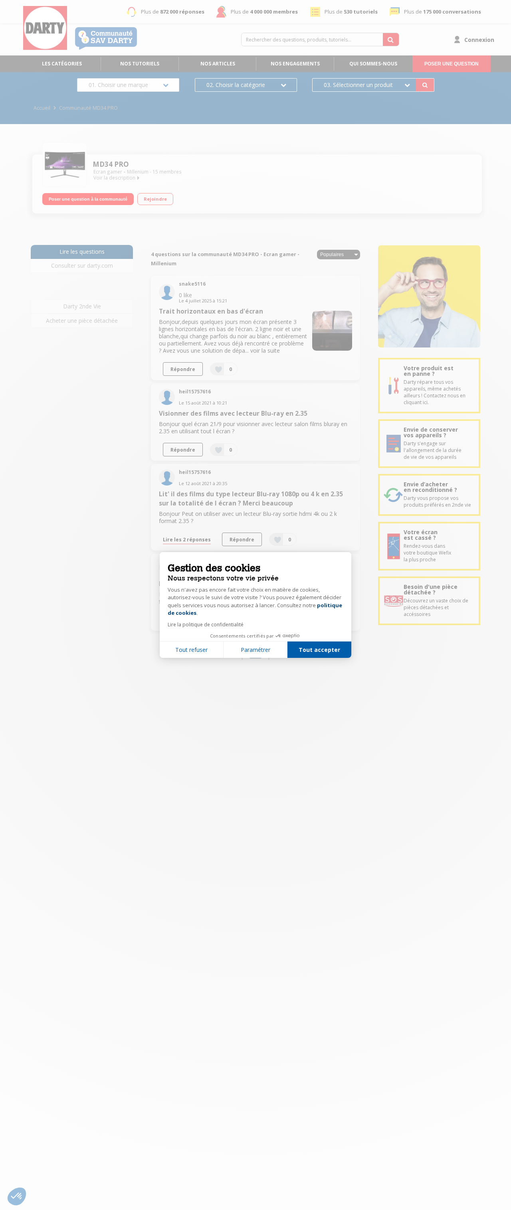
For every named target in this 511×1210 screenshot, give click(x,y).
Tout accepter (319, 649)
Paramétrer (255, 649)
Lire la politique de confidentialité (206, 624)
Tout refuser (191, 649)
